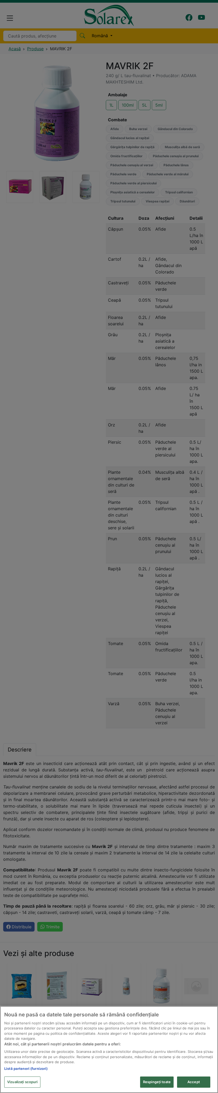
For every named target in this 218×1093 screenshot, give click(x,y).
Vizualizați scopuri (22, 1082)
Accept (193, 1082)
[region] (109, 1049)
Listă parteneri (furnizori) (26, 1068)
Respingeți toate (157, 1082)
